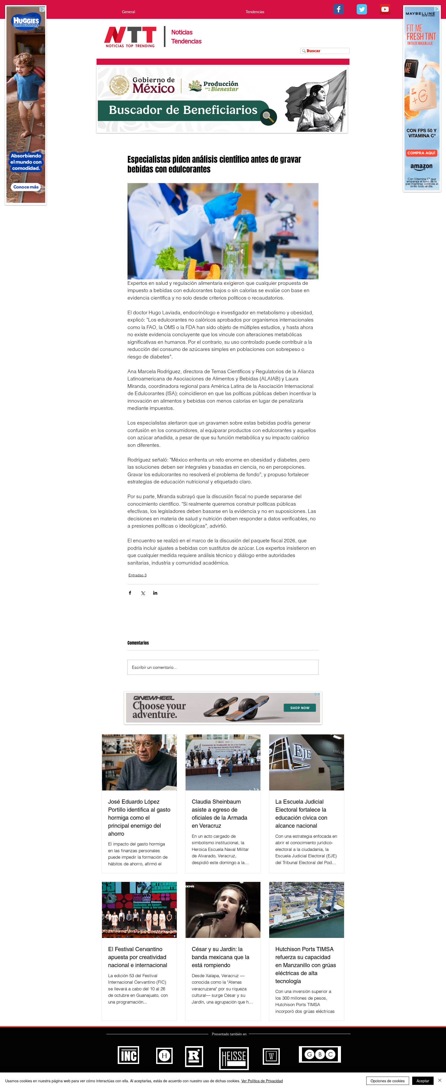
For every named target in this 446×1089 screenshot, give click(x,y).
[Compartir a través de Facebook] (130, 592)
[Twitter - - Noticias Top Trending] (362, 9)
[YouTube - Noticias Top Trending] (385, 9)
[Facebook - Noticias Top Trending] (338, 9)
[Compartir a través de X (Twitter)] (142, 592)
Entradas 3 (138, 575)
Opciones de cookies (388, 1080)
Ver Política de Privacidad (262, 1080)
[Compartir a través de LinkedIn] (155, 592)
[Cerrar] (440, 1081)
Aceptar (423, 1080)
